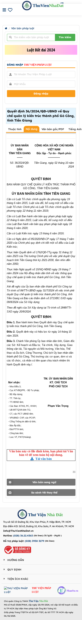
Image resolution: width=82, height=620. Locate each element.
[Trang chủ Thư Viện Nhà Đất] (6, 28)
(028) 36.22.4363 (23, 535)
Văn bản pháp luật (22, 28)
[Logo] (22, 514)
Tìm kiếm (65, 37)
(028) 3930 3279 (34, 540)
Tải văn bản (43, 458)
